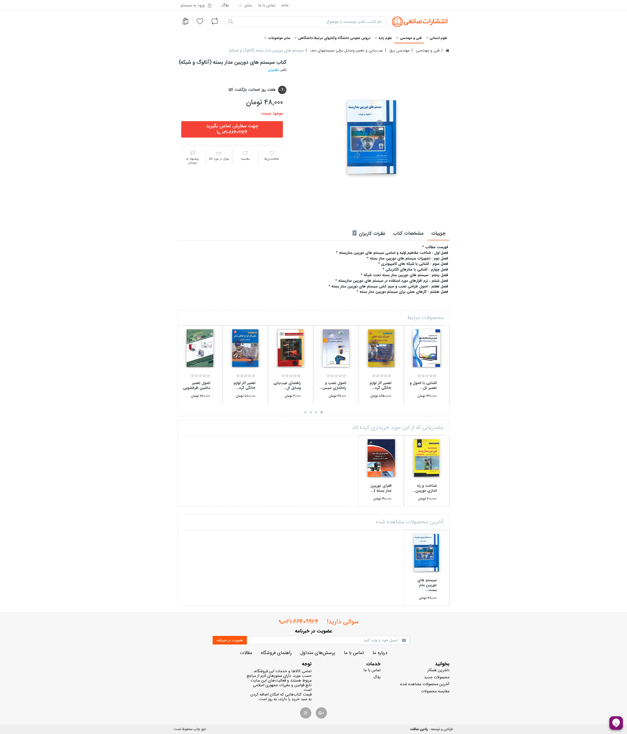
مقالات (246, 653)
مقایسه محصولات (435, 691)
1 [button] (321, 412)
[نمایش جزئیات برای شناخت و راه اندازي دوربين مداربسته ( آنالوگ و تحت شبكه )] (426, 458)
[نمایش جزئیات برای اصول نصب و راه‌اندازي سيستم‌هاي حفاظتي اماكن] (336, 348)
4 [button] (305, 412)
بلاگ (225, 5)
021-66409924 (300, 622)
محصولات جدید (436, 677)
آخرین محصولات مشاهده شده (424, 684)
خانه (285, 5)
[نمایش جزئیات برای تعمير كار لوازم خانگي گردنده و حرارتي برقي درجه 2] (381, 348)
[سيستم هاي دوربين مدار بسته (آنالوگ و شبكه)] (371, 137)
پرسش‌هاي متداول (317, 653)
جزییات (438, 233)
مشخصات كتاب (408, 233)
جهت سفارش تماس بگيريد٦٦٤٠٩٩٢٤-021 (232, 129)
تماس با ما (266, 5)
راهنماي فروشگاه (276, 653)
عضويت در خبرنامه (230, 640)
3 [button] (311, 412)
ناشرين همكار (438, 670)
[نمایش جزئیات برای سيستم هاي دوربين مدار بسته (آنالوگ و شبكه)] (426, 552)
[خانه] (447, 50)
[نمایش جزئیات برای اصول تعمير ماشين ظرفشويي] (200, 348)
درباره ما (380, 653)
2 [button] (316, 412)
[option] (371, 137)
